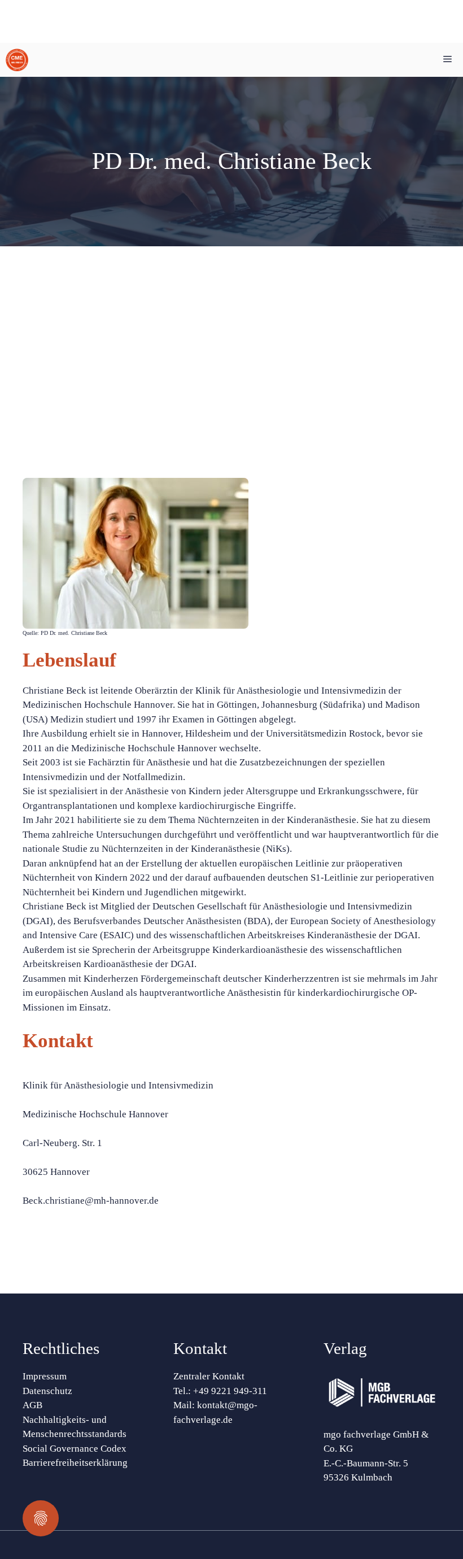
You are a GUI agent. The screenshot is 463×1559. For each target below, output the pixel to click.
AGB (32, 1405)
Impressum (45, 1376)
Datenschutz (47, 1391)
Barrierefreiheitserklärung (75, 1462)
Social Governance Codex (74, 1448)
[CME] (17, 60)
